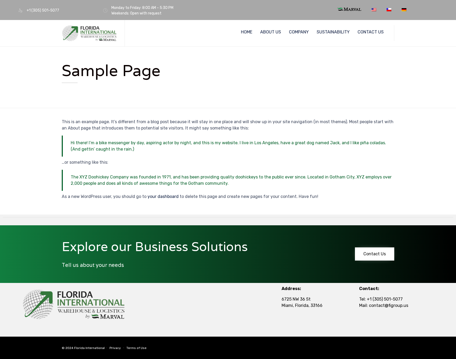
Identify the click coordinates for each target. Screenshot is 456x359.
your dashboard (163, 196)
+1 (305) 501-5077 (385, 299)
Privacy (115, 348)
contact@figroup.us (388, 305)
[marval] (349, 9)
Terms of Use (136, 348)
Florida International (89, 348)
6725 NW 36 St (296, 299)
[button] (374, 254)
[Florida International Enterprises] (89, 33)
